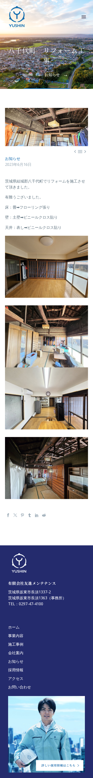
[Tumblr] (29, 515)
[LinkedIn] (37, 515)
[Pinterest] (22, 515)
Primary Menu (83, 16)
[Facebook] (8, 515)
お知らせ (12, 159)
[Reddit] (44, 515)
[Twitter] (15, 515)
